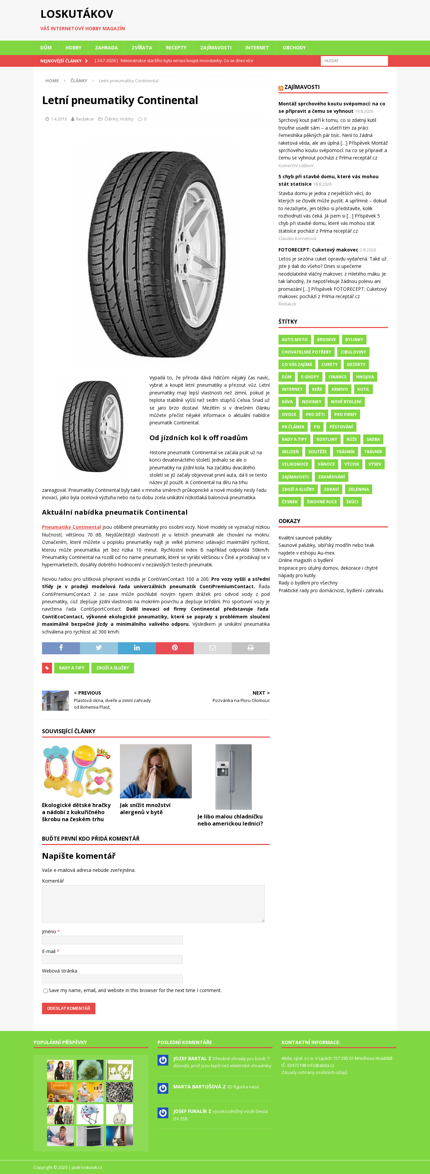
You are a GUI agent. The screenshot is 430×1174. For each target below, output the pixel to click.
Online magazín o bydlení (305, 560)
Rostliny (326, 439)
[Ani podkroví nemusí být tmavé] (119, 1136)
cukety (329, 364)
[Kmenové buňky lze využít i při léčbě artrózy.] (90, 1092)
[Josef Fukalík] (163, 1115)
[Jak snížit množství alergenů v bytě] (156, 771)
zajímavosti (295, 477)
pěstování (341, 427)
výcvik (351, 464)
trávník (373, 452)
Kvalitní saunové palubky (305, 537)
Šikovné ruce (322, 502)
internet (292, 389)
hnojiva (365, 377)
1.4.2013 (59, 119)
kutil (363, 389)
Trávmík (345, 452)
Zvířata (142, 47)
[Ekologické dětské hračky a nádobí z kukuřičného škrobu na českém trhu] (78, 771)
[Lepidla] (90, 1136)
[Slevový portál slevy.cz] (60, 1136)
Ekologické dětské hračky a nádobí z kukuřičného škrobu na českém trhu (76, 812)
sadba (373, 439)
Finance (338, 377)
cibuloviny (353, 352)
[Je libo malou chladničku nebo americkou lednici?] (234, 777)
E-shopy (310, 377)
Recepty (176, 47)
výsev (375, 464)
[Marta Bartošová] (163, 1090)
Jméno (49, 931)
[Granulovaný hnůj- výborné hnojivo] (119, 1092)
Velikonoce (295, 464)
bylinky (354, 339)
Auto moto (295, 339)
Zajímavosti (215, 47)
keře (317, 389)
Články (111, 119)
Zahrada (106, 47)
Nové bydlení (346, 402)
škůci (352, 502)
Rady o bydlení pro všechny (308, 582)
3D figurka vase (243, 1087)
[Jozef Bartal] (163, 1062)
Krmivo (340, 389)
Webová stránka (59, 971)
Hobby (73, 47)
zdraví (331, 489)
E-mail (49, 951)
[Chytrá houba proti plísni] (119, 1070)
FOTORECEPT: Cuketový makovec (318, 249)
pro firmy (345, 414)
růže (352, 439)
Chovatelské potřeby (306, 352)
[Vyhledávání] (354, 60)
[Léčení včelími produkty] (60, 1092)
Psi (317, 427)
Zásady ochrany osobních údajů (314, 1072)
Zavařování (331, 477)
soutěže (317, 452)
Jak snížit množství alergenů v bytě (145, 808)
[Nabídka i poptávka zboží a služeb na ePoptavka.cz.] (119, 1114)
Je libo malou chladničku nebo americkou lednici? (230, 820)
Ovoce (289, 414)
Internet (257, 47)
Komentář (53, 881)
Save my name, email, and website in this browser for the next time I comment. (135, 990)
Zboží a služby (112, 668)
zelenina (358, 489)
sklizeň (290, 452)
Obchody (294, 47)
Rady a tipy (71, 668)
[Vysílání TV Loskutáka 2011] (60, 1114)
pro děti (315, 414)
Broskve (326, 339)
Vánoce (326, 464)
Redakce (85, 119)
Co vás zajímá (297, 364)
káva (287, 402)
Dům (46, 47)
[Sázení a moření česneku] (90, 1070)
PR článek (293, 427)
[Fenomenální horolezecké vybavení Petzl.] (90, 1114)
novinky (311, 402)
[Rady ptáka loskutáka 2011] (60, 1070)
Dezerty (356, 364)
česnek (290, 502)
